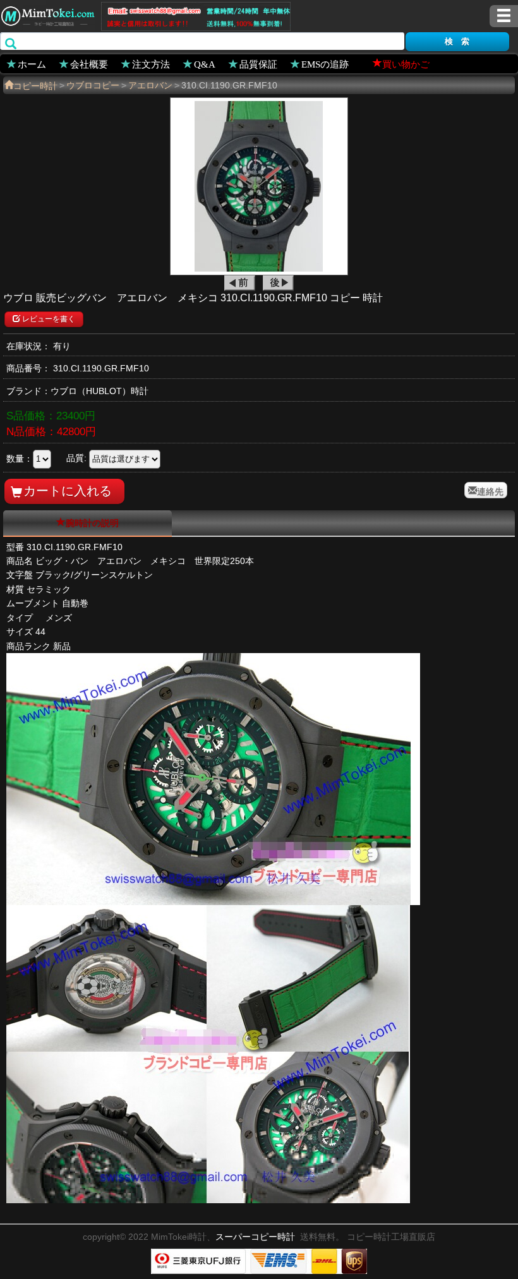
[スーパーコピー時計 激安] (47, 14)
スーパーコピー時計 (255, 1237)
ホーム (32, 63)
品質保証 (258, 63)
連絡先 (490, 490)
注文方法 (151, 63)
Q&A (204, 63)
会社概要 (89, 63)
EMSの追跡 (325, 63)
